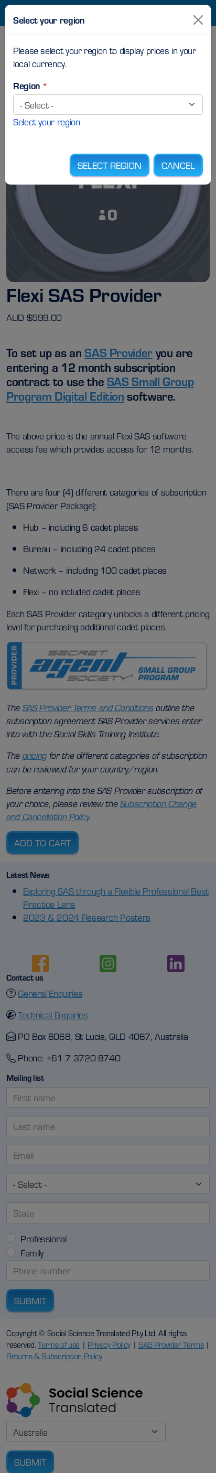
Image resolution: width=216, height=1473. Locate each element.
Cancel (178, 164)
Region (26, 85)
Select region (110, 164)
